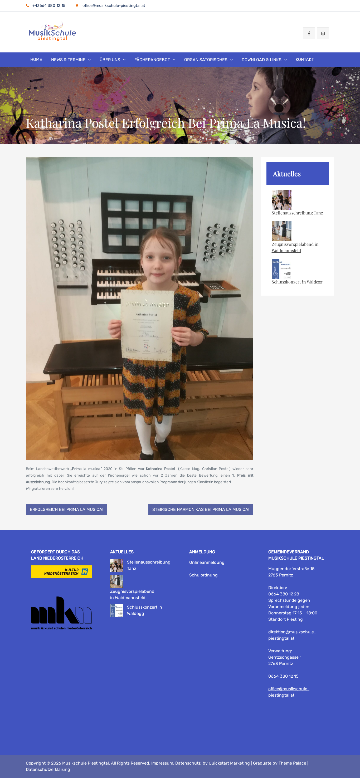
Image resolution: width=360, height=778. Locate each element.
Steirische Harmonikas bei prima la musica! (200, 509)
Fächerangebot (152, 59)
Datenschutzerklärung (48, 769)
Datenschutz (188, 763)
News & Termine (68, 59)
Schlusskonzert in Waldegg (297, 282)
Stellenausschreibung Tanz (297, 213)
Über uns (110, 59)
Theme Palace (292, 763)
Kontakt (305, 59)
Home (36, 59)
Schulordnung (203, 575)
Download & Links (261, 59)
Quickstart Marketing (229, 763)
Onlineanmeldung (207, 562)
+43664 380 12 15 (48, 5)
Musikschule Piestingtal (85, 763)
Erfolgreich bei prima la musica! (66, 509)
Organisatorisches (205, 59)
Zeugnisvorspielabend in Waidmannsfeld (295, 247)
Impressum (162, 763)
